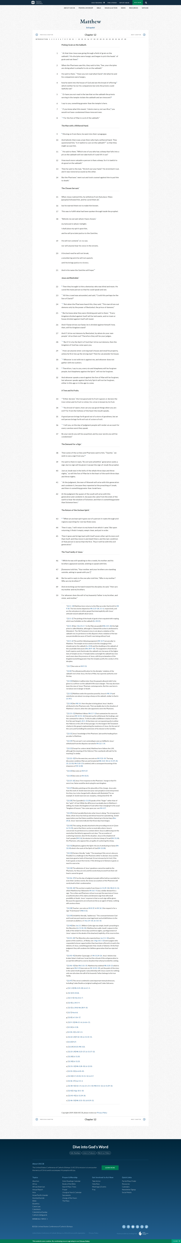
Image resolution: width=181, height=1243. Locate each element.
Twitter (124, 1226)
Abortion (35, 1181)
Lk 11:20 (87, 801)
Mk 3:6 (78, 703)
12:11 (70, 693)
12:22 (70, 758)
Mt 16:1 (92, 891)
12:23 (70, 771)
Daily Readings (97, 2)
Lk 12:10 (89, 1066)
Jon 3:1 (103, 938)
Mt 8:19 (91, 908)
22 (107, 39)
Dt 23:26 (75, 993)
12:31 (70, 846)
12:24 (70, 776)
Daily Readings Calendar (104, 3)
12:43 (70, 956)
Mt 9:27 (84, 771)
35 (86, 966)
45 (74, 956)
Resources (126, 1184)
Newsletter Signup (129, 1189)
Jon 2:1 (78, 925)
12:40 (70, 925)
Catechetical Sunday (39, 1212)
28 (125, 39)
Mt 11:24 (95, 956)
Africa (34, 1184)
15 (85, 39)
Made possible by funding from (127, 1233)
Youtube (133, 1226)
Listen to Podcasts (89, 1153)
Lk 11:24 (79, 1096)
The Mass (65, 1201)
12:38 (70, 888)
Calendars (126, 1187)
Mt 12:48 (79, 766)
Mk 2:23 (93, 608)
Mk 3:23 (79, 1052)
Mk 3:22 (102, 761)
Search (146, 2)
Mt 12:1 (99, 743)
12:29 (70, 813)
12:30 (70, 826)
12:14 (70, 703)
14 (82, 39)
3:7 (74, 1076)
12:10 (70, 681)
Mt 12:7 (101, 641)
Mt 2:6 (79, 838)
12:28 (70, 801)
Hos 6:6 (75, 1012)
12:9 (70, 1022)
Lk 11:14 (86, 1037)
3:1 (101, 608)
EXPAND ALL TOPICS (39, 1219)
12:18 (70, 1032)
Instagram (142, 1226)
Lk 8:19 (88, 1100)
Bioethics (35, 1204)
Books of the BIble (69, 1184)
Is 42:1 (82, 721)
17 (91, 39)
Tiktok (146, 1226)
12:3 (69, 626)
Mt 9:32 (100, 758)
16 (88, 39)
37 (74, 878)
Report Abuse (124, 2)
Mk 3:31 (81, 966)
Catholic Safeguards (39, 1215)
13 (79, 39)
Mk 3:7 (90, 713)
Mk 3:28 (79, 1066)
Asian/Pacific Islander (40, 1195)
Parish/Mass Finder (129, 1181)
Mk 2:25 (106, 626)
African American (38, 1187)
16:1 (77, 1086)
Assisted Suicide (38, 1198)
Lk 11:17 (89, 1052)
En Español (90, 28)
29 (74, 1052)
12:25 (70, 781)
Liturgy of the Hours (69, 1198)
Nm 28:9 (89, 649)
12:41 (70, 938)
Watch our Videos (104, 1153)
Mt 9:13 (84, 666)
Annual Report (37, 1189)
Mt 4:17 (103, 808)
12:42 (70, 1091)
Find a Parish (112, 2)
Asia (34, 1192)
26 (119, 39)
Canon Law (36, 1206)
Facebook (128, 1226)
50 (74, 966)
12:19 (70, 741)
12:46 (70, 966)
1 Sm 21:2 (80, 626)
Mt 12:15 (78, 716)
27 (122, 39)
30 (107, 761)
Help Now (137, 2)
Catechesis (36, 1209)
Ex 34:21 (96, 621)
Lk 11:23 (69, 828)
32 (74, 758)
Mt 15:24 (115, 838)
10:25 (76, 1047)
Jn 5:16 (75, 1017)
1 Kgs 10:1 (97, 941)
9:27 (74, 1042)
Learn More (110, 1167)
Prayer (64, 1189)
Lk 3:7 (91, 1076)
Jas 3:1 (78, 1081)
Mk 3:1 (77, 1022)
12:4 (70, 1003)
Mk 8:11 (113, 888)
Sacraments (66, 1195)
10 (70, 39)
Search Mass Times (69, 1187)
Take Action (96, 1181)
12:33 (70, 853)
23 (110, 39)
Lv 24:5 (75, 1003)
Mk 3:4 (109, 693)
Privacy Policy (102, 1113)
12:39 (70, 916)
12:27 (70, 788)
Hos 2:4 (87, 921)
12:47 (70, 981)
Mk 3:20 (77, 763)
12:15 (70, 713)
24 (113, 39)
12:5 (69, 641)
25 (116, 39)
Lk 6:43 (78, 1071)
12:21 (70, 748)
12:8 (69, 671)
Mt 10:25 (85, 776)
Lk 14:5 (69, 699)
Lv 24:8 (89, 646)
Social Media (126, 1192)
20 (101, 39)
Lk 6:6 (85, 1022)
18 (94, 39)
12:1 (69, 606)
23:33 (78, 1076)
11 (73, 39)
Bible (34, 1201)
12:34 (70, 868)
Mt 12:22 (93, 968)
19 (97, 39)
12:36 (70, 878)
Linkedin (137, 1226)
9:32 (77, 1037)
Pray (93, 1189)
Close (175, 1241)
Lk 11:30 (80, 928)
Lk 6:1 (86, 988)
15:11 (83, 1076)
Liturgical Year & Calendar (72, 1192)
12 (95, 713)
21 (104, 39)
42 (74, 888)
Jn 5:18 (75, 1027)
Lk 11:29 (103, 888)
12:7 (69, 666)
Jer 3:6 (96, 921)
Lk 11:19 (111, 761)
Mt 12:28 (101, 848)
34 (105, 758)
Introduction (42, 39)
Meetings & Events (99, 1187)
